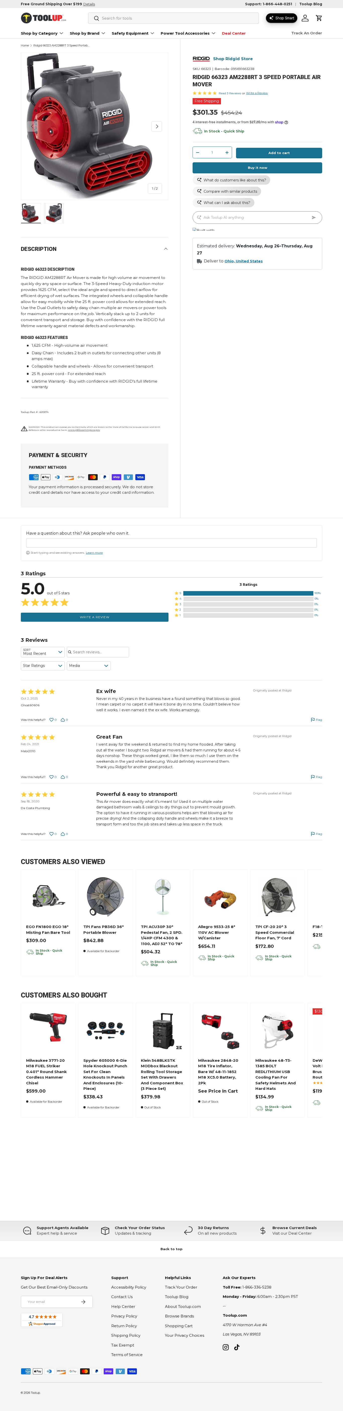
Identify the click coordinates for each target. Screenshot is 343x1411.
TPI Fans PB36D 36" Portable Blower (103, 929)
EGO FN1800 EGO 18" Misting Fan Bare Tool (48, 929)
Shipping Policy (125, 1335)
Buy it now (257, 168)
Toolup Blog (310, 4)
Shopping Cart (179, 1325)
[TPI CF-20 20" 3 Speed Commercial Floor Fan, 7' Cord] (278, 897)
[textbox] (171, 543)
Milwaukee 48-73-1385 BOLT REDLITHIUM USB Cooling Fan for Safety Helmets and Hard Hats (275, 1074)
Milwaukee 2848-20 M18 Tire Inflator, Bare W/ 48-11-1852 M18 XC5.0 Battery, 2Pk (218, 1071)
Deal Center (234, 33)
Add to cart (279, 153)
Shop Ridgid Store (233, 59)
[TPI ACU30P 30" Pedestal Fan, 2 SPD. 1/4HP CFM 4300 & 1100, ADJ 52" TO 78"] (163, 897)
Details (89, 4)
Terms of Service (127, 1354)
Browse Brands (179, 1316)
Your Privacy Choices (184, 1335)
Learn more (94, 552)
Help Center (123, 1306)
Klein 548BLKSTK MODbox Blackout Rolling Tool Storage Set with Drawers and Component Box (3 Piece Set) (162, 1074)
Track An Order (306, 33)
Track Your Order (181, 1287)
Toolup (35, 1392)
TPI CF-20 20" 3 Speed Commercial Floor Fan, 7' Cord (274, 932)
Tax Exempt (122, 1345)
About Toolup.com (183, 1306)
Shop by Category (39, 33)
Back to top (171, 1249)
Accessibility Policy (128, 1287)
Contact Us (122, 1296)
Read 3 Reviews (230, 93)
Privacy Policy (124, 1316)
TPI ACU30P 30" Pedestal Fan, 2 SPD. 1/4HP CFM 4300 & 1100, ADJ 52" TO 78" (161, 935)
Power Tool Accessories (185, 33)
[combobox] (173, 18)
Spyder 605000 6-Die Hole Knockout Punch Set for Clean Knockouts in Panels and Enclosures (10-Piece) (105, 1074)
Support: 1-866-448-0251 (268, 4)
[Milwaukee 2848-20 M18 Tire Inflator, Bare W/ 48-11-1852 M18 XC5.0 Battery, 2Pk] (220, 1030)
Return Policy (124, 1325)
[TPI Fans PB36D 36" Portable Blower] (106, 897)
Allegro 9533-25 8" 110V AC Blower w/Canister (216, 932)
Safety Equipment (130, 33)
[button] (319, 18)
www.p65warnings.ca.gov (84, 430)
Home (25, 45)
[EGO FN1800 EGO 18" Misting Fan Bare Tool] (48, 897)
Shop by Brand (84, 33)
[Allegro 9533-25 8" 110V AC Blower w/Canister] (220, 897)
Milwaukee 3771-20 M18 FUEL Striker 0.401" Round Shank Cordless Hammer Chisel (46, 1071)
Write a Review (257, 93)
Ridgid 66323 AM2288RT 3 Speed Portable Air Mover (61, 45)
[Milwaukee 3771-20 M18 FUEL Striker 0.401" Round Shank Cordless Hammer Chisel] (48, 1030)
